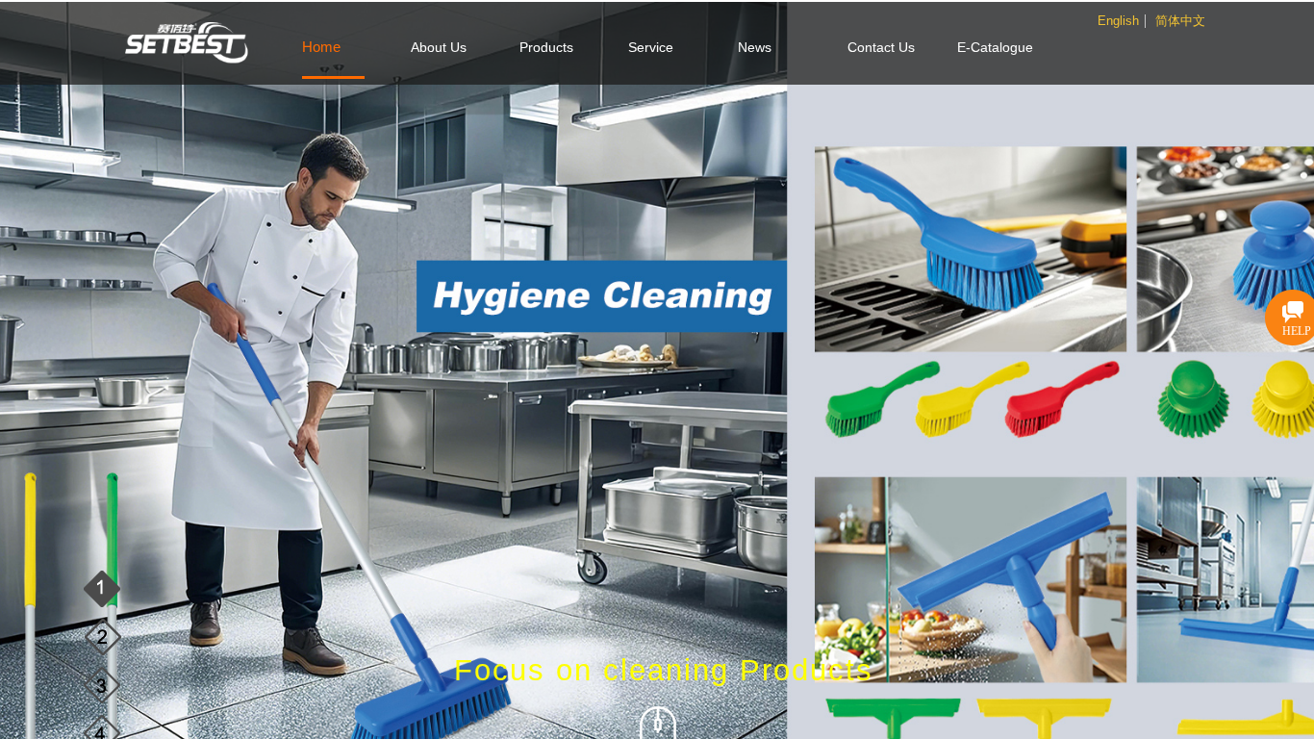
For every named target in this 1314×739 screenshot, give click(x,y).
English (1118, 21)
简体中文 (1180, 21)
